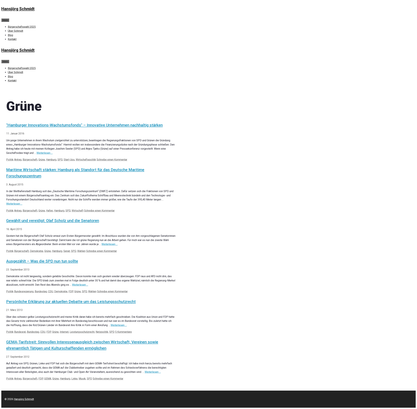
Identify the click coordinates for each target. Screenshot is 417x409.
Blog (10, 35)
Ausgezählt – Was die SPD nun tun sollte (42, 261)
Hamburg (51, 159)
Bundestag (41, 291)
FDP (71, 291)
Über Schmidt (15, 30)
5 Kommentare (123, 331)
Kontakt (12, 39)
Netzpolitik (102, 331)
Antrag (18, 159)
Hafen (49, 210)
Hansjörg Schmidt (18, 9)
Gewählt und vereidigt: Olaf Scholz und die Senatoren (52, 220)
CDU (50, 291)
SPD (60, 159)
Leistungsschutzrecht (82, 331)
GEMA (47, 378)
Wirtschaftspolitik (86, 159)
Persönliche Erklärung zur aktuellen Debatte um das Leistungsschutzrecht (71, 301)
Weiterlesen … (44, 152)
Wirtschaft (77, 210)
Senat (66, 251)
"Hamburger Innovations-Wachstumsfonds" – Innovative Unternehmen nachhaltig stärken (84, 125)
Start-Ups (69, 159)
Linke (74, 378)
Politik (10, 159)
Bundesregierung (24, 291)
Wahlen (81, 251)
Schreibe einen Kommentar (112, 159)
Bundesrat (20, 331)
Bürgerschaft (30, 159)
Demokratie (36, 251)
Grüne (41, 159)
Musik (82, 378)
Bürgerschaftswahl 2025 (22, 26)
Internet (64, 331)
